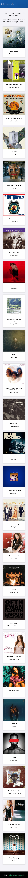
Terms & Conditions (12, 875)
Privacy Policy (21, 875)
